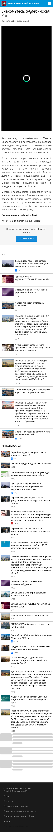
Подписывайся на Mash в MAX (19, 215)
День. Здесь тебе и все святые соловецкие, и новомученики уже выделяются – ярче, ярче (31, 263)
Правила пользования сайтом (19, 816)
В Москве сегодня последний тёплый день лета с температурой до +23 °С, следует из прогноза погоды (29, 545)
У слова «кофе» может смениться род (30, 615)
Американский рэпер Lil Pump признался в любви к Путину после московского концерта (32, 347)
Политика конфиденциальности (20, 811)
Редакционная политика (16, 806)
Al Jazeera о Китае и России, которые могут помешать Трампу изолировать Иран (29, 700)
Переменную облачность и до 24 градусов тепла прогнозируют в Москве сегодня (30, 500)
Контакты (8, 801)
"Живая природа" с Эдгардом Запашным (31, 463)
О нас (6, 796)
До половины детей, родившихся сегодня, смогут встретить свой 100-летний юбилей (29, 660)
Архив (7, 821)
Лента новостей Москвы (16, 826)
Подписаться (26, 238)
